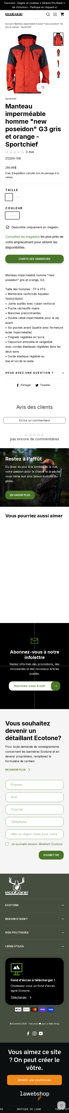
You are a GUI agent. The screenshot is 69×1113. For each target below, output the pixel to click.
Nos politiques (17, 932)
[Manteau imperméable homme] (5, 591)
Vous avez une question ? (29, 372)
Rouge (12, 215)
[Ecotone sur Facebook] (28, 1033)
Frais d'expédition (15, 173)
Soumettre (51, 855)
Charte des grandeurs (34, 258)
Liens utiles (14, 946)
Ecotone (12, 905)
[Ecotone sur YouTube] (41, 1033)
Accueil (9, 24)
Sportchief (10, 98)
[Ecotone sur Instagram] (34, 1033)
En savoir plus (20, 495)
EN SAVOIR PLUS (15, 769)
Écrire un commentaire (34, 420)
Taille (11, 190)
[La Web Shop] (35, 1095)
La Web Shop (52, 1023)
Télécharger (19, 997)
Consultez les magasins (22, 236)
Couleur (14, 208)
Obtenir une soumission (34, 1080)
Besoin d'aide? (16, 918)
